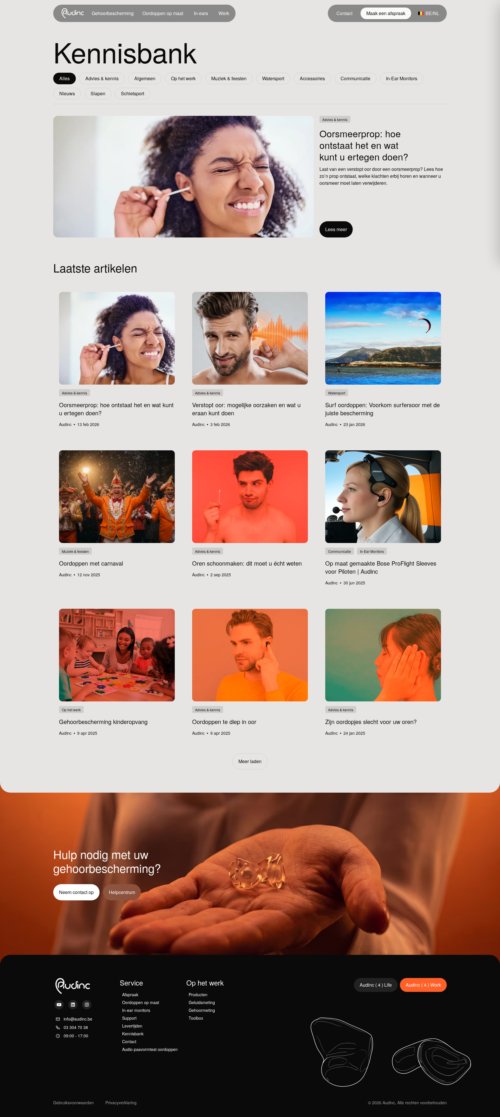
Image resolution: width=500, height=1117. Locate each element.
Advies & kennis (102, 78)
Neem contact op (76, 892)
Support (129, 1018)
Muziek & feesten (229, 78)
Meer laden (250, 761)
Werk (223, 13)
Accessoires (312, 78)
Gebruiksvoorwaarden (73, 1102)
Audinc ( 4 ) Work (423, 984)
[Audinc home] (73, 13)
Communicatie (355, 78)
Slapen (98, 93)
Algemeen (144, 78)
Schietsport (132, 93)
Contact (344, 13)
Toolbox (196, 1018)
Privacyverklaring (121, 1102)
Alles (64, 78)
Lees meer (336, 229)
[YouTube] (59, 1004)
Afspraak (130, 994)
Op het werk (183, 78)
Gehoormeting (202, 1010)
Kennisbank (133, 1033)
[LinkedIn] (73, 1004)
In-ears (201, 13)
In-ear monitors (136, 1010)
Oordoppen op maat (162, 13)
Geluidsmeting (202, 1002)
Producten (198, 994)
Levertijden (132, 1026)
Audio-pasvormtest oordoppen (150, 1049)
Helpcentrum (122, 892)
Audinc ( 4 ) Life (376, 984)
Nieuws (67, 93)
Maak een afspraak (385, 13)
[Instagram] (87, 1004)
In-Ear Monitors (401, 78)
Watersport (273, 78)
